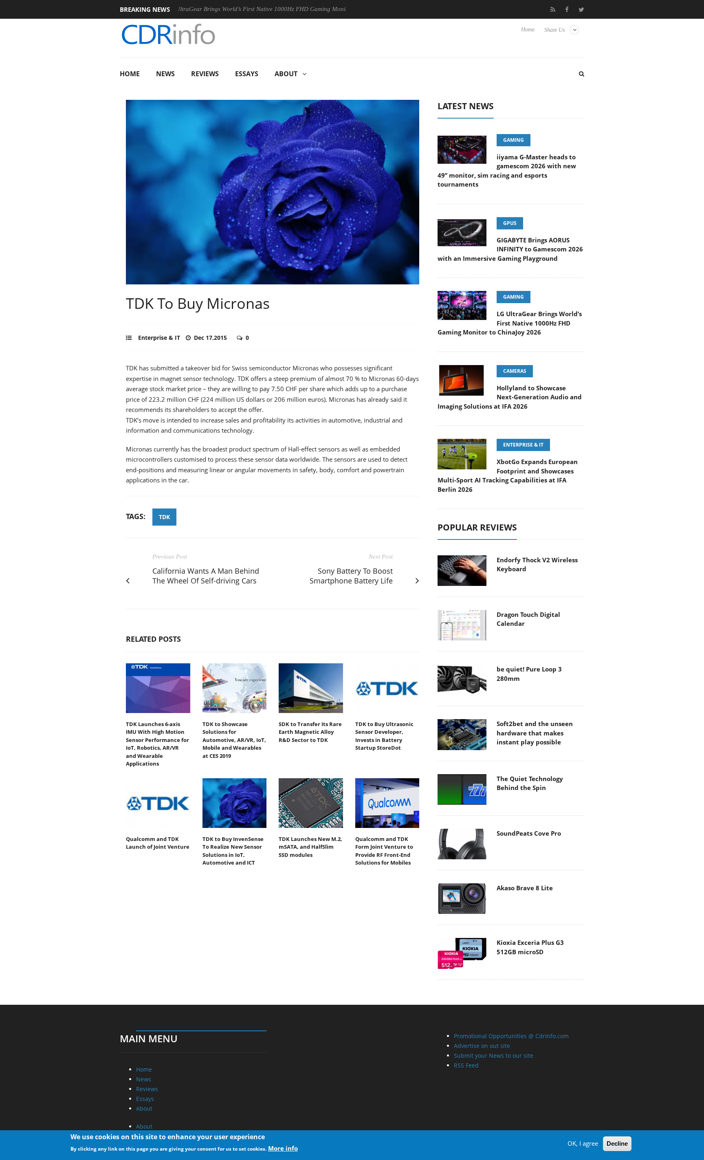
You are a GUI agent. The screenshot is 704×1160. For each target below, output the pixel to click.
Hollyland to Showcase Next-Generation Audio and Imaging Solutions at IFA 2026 (510, 397)
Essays (246, 73)
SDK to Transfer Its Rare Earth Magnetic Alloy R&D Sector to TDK (310, 732)
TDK (164, 517)
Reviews (205, 73)
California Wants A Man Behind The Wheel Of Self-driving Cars (205, 576)
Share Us (554, 30)
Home (528, 29)
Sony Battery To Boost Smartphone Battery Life (351, 576)
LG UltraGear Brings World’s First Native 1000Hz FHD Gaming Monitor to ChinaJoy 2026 (247, 9)
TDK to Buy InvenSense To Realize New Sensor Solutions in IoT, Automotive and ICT (233, 851)
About (286, 73)
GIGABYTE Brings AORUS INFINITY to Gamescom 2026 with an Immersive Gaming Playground (510, 249)
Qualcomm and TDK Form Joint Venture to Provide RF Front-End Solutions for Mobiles (384, 851)
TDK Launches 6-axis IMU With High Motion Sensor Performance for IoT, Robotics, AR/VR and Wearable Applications (157, 744)
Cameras (514, 371)
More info (283, 1148)
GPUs (510, 223)
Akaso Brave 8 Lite (525, 888)
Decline (617, 1143)
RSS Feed (466, 1065)
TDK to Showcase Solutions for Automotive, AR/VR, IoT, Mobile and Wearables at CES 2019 (234, 739)
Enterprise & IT (159, 337)
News (165, 73)
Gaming (513, 139)
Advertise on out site (482, 1046)
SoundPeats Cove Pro (529, 833)
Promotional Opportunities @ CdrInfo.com (511, 1036)
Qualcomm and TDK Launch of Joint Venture (157, 843)
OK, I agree (583, 1143)
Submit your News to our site (493, 1055)
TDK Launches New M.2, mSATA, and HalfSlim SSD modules (310, 846)
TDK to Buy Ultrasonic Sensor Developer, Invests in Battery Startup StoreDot (384, 736)
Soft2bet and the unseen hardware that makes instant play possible (535, 733)
